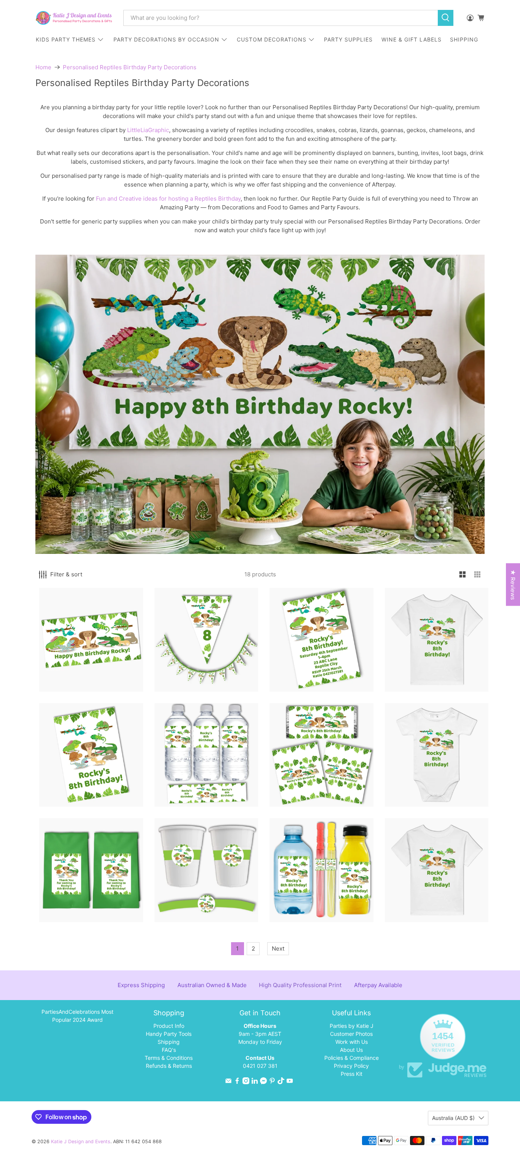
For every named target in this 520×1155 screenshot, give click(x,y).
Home (43, 67)
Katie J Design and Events (80, 1141)
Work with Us (351, 1042)
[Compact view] (477, 574)
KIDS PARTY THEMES (66, 39)
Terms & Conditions (169, 1057)
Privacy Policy (351, 1065)
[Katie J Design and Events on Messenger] (263, 1082)
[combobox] (280, 18)
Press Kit (351, 1073)
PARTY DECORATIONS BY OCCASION (166, 39)
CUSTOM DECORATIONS (271, 39)
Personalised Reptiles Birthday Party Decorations (129, 67)
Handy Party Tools (168, 1034)
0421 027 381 (260, 1065)
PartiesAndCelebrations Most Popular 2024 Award (77, 1015)
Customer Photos (351, 1034)
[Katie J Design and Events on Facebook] (237, 1082)
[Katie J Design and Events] (74, 18)
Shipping (169, 1042)
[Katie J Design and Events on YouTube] (289, 1082)
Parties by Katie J (351, 1026)
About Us (351, 1050)
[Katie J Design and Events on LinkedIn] (254, 1082)
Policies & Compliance (351, 1057)
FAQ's (169, 1050)
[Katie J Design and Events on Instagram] (245, 1082)
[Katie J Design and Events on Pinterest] (272, 1082)
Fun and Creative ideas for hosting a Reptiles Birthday (168, 198)
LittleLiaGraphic (148, 130)
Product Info (168, 1026)
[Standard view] (462, 574)
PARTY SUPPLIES (348, 39)
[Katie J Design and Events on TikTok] (281, 1082)
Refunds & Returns (169, 1065)
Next (278, 948)
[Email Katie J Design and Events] (228, 1082)
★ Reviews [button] (513, 585)
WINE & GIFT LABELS (411, 39)
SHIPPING (464, 39)
